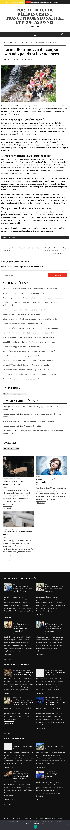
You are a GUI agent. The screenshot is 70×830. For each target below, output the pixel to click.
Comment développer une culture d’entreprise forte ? (22, 347)
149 (9, 659)
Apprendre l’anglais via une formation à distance (18, 249)
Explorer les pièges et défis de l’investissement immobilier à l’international (30, 328)
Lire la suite (9, 693)
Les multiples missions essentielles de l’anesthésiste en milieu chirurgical (30, 289)
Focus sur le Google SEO (32, 426)
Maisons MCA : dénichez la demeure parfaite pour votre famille (26, 365)
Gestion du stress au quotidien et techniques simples (22, 314)
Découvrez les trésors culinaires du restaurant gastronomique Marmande (30, 319)
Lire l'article (7, 508)
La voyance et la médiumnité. (23, 746)
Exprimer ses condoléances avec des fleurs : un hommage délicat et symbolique (23, 702)
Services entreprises (11, 479)
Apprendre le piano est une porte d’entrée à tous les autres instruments (22, 776)
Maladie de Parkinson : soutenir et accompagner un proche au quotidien (29, 333)
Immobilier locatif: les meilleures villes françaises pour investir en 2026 (29, 342)
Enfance (16, 771)
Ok (35, 826)
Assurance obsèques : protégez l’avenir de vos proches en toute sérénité (28, 310)
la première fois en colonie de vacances (34, 212)
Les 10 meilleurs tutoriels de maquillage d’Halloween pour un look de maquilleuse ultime (51, 251)
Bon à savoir (17, 697)
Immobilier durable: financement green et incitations (22, 356)
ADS (4, 421)
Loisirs (13, 237)
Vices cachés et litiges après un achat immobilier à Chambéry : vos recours (30, 374)
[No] (68, 826)
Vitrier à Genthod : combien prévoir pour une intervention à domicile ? (28, 360)
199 (7, 560)
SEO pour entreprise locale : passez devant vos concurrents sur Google (28, 337)
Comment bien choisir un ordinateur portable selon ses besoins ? (27, 379)
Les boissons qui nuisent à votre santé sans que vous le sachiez (26, 370)
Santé (38, 476)
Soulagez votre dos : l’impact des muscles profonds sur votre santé (27, 293)
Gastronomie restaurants (22, 670)
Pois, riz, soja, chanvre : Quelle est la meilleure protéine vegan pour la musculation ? (33, 298)
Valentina (29, 59)
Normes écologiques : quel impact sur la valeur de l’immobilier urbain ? (29, 351)
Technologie (8, 529)
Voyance (16, 744)
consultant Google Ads (11, 414)
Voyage (32, 818)
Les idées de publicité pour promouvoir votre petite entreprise (32, 421)
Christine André (8, 431)
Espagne (48, 744)
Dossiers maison (51, 771)
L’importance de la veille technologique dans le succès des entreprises (55, 702)
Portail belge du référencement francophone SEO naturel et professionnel (35, 16)
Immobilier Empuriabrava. (54, 746)
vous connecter (15, 267)
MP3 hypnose (8, 407)
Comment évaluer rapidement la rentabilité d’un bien (22, 324)
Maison (6, 818)
